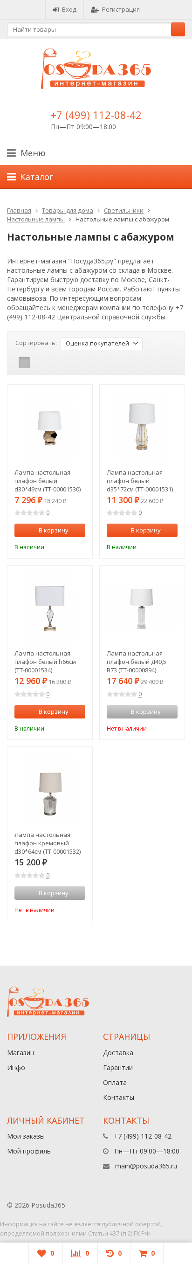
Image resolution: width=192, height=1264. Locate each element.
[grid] (24, 362)
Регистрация (121, 9)
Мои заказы (26, 1136)
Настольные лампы (36, 219)
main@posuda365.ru (146, 1165)
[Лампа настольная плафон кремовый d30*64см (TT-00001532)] (49, 789)
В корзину (54, 530)
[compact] (53, 362)
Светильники (124, 210)
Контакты (118, 1097)
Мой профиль (29, 1151)
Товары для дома (67, 210)
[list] (38, 362)
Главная (19, 210)
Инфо (16, 1067)
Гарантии (118, 1067)
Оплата (115, 1082)
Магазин (20, 1052)
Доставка (118, 1052)
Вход (69, 9)
